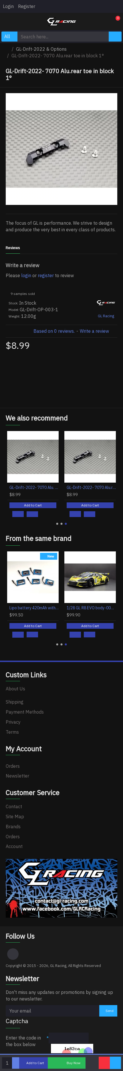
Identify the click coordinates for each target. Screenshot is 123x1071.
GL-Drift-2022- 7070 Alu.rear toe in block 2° (91, 487)
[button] (57, 524)
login (26, 275)
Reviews (13, 248)
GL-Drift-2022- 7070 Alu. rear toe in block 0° (34, 487)
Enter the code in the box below (23, 1041)
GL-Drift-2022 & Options (41, 49)
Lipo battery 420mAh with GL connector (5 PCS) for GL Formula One (34, 607)
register (46, 275)
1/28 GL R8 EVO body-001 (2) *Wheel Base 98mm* (91, 607)
